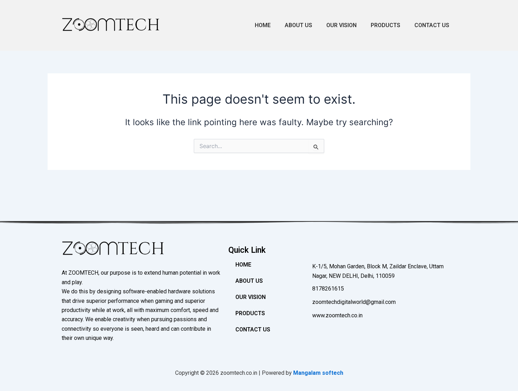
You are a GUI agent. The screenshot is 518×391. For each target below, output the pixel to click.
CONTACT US (431, 25)
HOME (263, 25)
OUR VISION (341, 25)
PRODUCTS (385, 25)
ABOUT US (298, 25)
